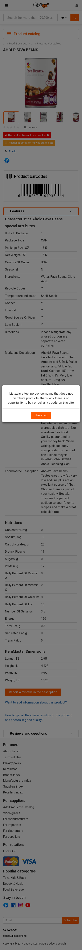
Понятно (41, 415)
